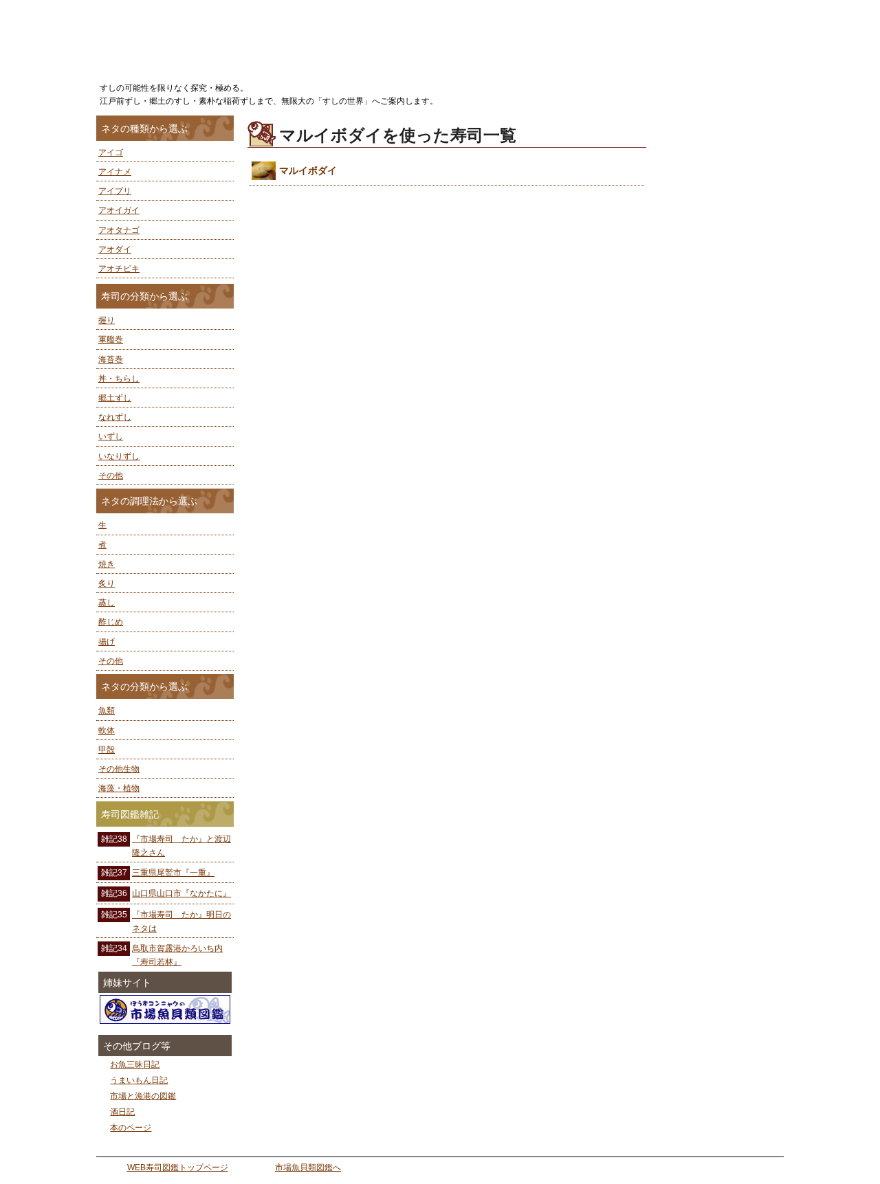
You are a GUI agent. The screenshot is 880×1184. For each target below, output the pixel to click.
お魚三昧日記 (135, 1064)
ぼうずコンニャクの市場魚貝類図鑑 (165, 1009)
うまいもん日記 (139, 1080)
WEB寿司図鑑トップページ (177, 1167)
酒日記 (122, 1112)
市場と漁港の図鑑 (143, 1096)
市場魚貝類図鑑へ (308, 1167)
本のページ (130, 1127)
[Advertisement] (722, 321)
